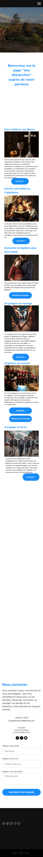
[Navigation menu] (39, 3)
